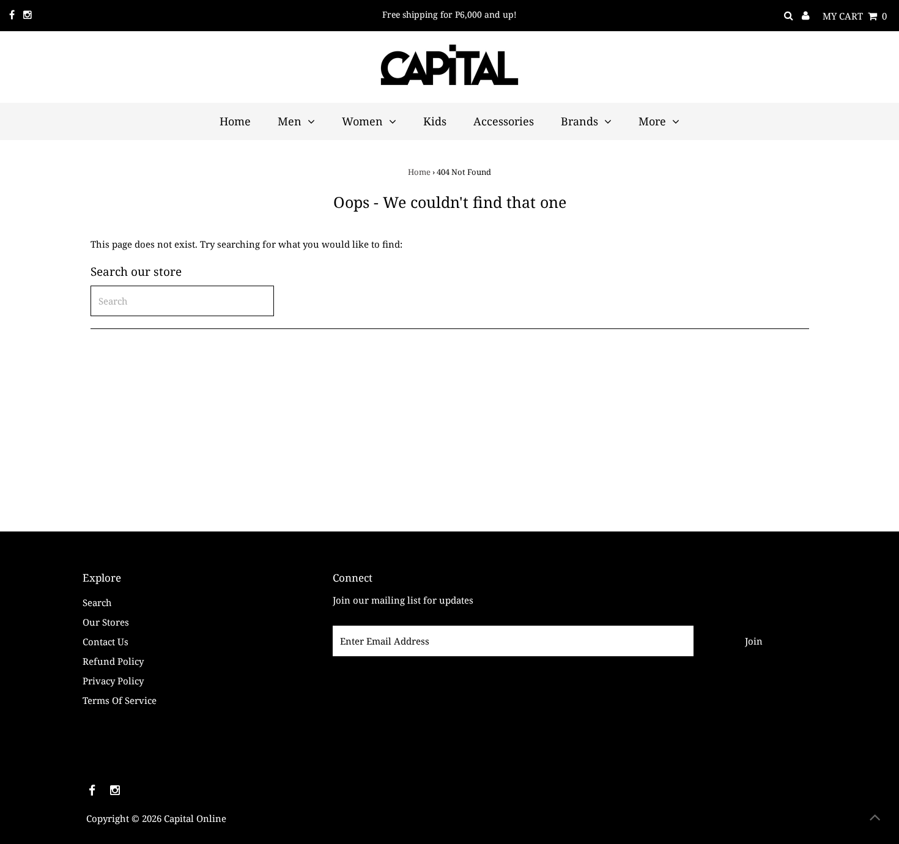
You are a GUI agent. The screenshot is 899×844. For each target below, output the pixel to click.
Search (97, 602)
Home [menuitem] (235, 121)
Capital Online (195, 818)
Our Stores (106, 622)
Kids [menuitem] (434, 121)
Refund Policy (113, 661)
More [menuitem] (652, 121)
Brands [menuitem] (579, 121)
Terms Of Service (120, 700)
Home (419, 171)
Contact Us (105, 641)
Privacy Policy (113, 681)
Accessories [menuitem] (503, 121)
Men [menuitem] (290, 121)
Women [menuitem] (362, 121)
